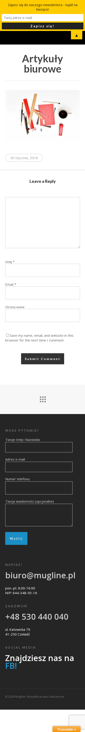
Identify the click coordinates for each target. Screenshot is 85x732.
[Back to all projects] (42, 398)
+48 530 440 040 (36, 616)
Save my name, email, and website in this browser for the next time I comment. (39, 337)
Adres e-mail (15, 459)
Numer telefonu (17, 479)
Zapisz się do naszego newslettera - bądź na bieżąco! (43, 7)
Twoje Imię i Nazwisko (22, 439)
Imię (10, 261)
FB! (11, 665)
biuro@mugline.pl (40, 575)
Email (10, 284)
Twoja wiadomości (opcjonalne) (29, 501)
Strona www (14, 307)
